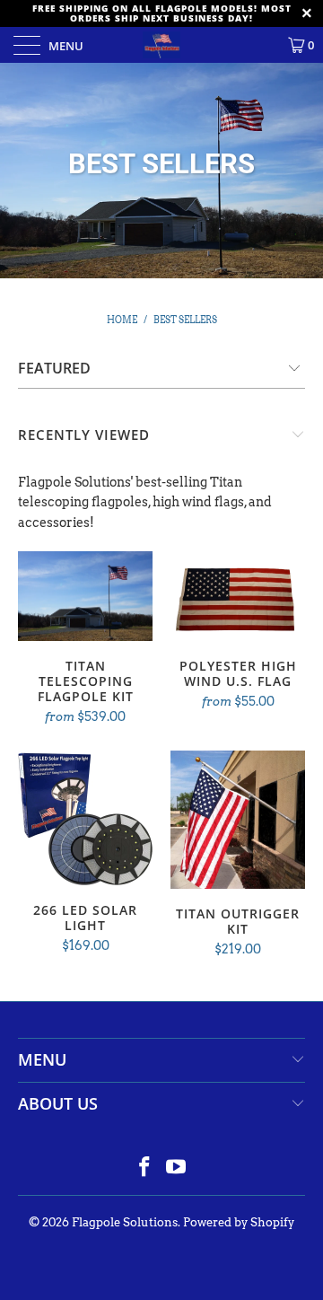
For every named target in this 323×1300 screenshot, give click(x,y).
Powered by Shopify (238, 1222)
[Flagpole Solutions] (161, 45)
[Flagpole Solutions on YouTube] (176, 1168)
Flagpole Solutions (125, 1222)
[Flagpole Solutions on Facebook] (145, 1168)
